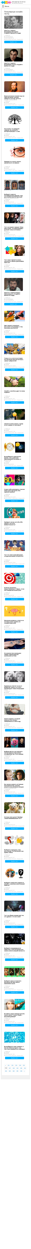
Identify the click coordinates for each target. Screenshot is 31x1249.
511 (9, 1065)
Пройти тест (13, 42)
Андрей (7, 102)
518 (13, 1068)
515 (24, 1065)
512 (12, 1065)
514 (20, 1065)
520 (21, 1068)
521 (25, 1068)
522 (6, 1071)
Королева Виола (9, 36)
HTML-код (7, 35)
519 (17, 1068)
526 (21, 1071)
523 (10, 1071)
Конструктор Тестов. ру (18, 2)
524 (13, 1071)
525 (17, 1071)
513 (16, 1065)
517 (10, 1068)
